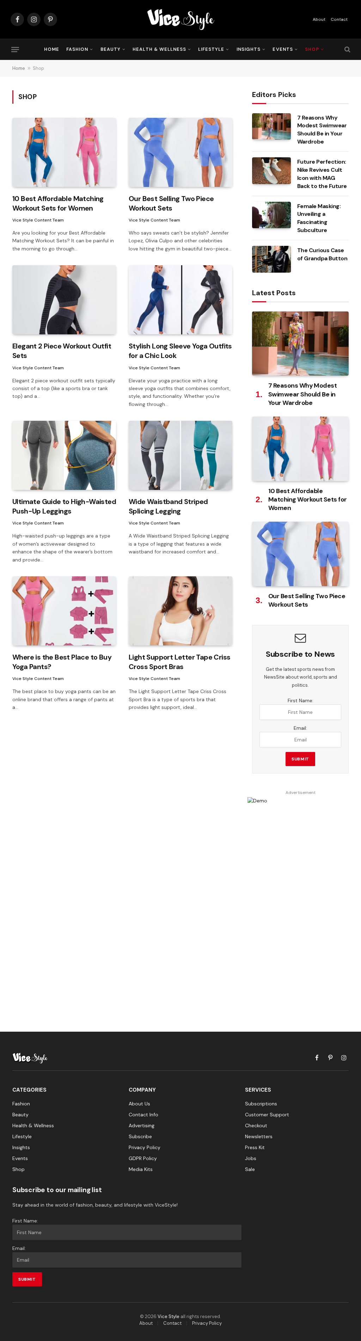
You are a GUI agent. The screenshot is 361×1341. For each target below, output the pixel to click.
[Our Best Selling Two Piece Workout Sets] (180, 152)
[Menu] (15, 49)
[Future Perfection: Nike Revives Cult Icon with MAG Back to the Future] (271, 170)
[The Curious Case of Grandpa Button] (271, 259)
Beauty (110, 49)
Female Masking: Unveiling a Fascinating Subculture (319, 218)
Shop (312, 49)
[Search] (346, 49)
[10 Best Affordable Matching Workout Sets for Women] (64, 152)
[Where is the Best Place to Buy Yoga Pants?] (64, 610)
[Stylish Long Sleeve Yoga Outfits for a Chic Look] (180, 299)
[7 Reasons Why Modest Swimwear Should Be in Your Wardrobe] (271, 126)
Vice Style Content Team (38, 220)
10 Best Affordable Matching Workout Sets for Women (58, 203)
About (319, 19)
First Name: (300, 700)
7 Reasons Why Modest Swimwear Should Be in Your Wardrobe (322, 130)
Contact (339, 19)
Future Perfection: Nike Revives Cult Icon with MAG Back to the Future (322, 174)
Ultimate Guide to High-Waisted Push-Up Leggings (64, 506)
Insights (249, 49)
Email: (300, 728)
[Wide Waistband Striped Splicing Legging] (180, 455)
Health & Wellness (159, 49)
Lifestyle (211, 49)
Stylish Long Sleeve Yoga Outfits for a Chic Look (180, 350)
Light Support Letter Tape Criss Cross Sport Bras (179, 662)
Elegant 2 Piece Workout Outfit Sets (61, 350)
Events (283, 49)
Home (51, 49)
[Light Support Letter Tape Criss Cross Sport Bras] (180, 610)
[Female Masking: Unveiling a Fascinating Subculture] (271, 215)
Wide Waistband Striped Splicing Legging (168, 506)
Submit (300, 759)
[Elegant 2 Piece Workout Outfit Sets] (64, 299)
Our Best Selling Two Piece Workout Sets (171, 203)
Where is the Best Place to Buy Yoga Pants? (61, 662)
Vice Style (168, 1316)
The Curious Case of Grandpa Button (322, 254)
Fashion (77, 49)
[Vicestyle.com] (180, 19)
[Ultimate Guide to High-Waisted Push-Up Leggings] (64, 455)
